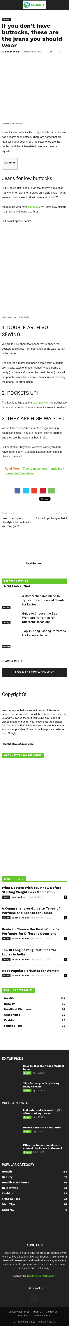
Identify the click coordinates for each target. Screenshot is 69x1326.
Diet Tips (8, 1204)
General (8, 1209)
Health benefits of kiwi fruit (42, 1127)
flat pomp (33, 206)
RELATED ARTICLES (16, 581)
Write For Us (24, 1315)
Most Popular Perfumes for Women (30, 971)
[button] (64, 5)
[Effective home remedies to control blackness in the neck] (11, 1149)
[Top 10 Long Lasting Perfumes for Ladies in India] (11, 638)
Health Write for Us (46, 1321)
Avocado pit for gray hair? (51, 518)
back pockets (40, 402)
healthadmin (12, 51)
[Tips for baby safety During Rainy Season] (10, 1088)
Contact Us (51, 1311)
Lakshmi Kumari (21, 917)
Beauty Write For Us (19, 1311)
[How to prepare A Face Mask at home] (10, 1070)
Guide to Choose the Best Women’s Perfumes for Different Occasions (40, 618)
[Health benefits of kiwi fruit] (11, 1132)
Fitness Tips (13, 1025)
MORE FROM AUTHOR (17, 586)
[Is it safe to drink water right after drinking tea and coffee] (11, 1114)
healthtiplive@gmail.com (41, 1275)
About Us (38, 1311)
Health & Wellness (17, 1009)
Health (6, 897)
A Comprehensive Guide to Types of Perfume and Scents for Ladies (43, 600)
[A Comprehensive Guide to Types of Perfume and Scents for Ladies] (11, 601)
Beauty (6, 607)
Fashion (6, 19)
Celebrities (12, 1014)
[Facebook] (34, 1298)
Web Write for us (43, 1315)
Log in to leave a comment (34, 672)
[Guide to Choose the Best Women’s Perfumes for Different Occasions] (11, 617)
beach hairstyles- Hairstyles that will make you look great (16, 522)
